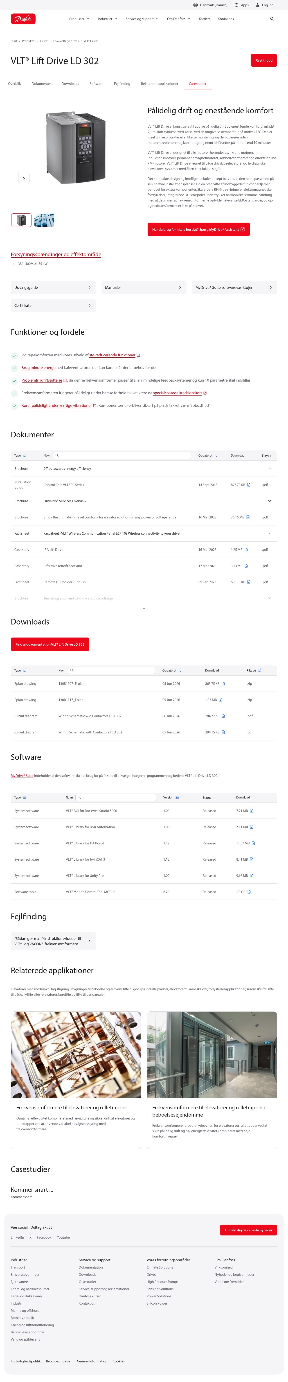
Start (14, 41)
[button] (241, 5)
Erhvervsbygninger (25, 1274)
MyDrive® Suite (22, 775)
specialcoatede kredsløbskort (177, 392)
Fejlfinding (122, 83)
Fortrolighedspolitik (26, 1361)
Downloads (70, 83)
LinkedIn (17, 1237)
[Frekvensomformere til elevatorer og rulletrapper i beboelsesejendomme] (212, 1055)
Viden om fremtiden (230, 1281)
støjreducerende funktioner (112, 354)
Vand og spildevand (25, 1339)
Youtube (63, 1237)
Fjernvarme (19, 1281)
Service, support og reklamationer (104, 1289)
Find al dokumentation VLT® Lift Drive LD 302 (50, 644)
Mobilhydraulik (22, 1317)
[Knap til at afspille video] (23, 178)
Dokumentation (91, 1267)
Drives (44, 41)
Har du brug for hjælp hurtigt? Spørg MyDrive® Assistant (195, 229)
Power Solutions (159, 1296)
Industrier (19, 1259)
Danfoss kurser (90, 1296)
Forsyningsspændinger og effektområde (56, 254)
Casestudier (197, 83)
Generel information (92, 1361)
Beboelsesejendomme (27, 1332)
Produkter (29, 41)
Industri (16, 1303)
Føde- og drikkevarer (26, 1296)
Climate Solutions (160, 1267)
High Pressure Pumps (162, 1281)
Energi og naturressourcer (30, 1289)
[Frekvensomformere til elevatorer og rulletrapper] (76, 1055)
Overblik (14, 83)
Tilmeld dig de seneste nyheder (248, 1230)
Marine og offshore (25, 1310)
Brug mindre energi (38, 367)
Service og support (94, 1259)
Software (96, 83)
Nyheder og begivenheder (234, 1274)
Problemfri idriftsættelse (42, 380)
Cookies (119, 1361)
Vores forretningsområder (168, 1259)
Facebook (44, 1237)
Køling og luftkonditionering (32, 1325)
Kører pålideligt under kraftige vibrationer (57, 405)
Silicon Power (157, 1303)
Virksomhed (224, 1267)
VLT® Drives (91, 41)
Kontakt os (87, 1303)
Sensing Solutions (160, 1289)
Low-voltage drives (66, 41)
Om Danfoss (225, 1259)
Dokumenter (41, 83)
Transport (18, 1267)
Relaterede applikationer (159, 83)
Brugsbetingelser (59, 1361)
